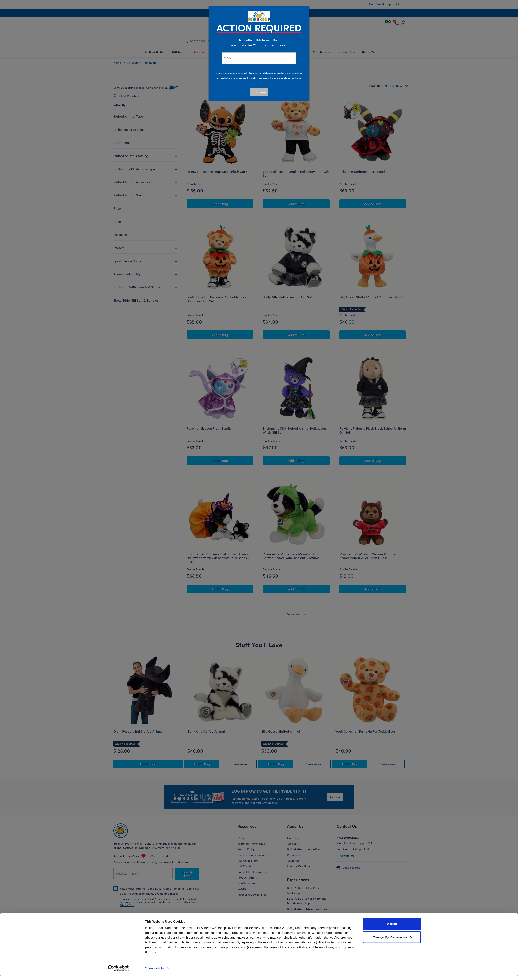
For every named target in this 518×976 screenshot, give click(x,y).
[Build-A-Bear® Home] (259, 16)
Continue (259, 92)
